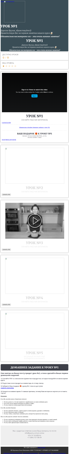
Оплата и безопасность (59, 453)
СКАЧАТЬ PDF (6, 122)
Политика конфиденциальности (13, 453)
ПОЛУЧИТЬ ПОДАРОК (9, 139)
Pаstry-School (41, 447)
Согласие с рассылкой (45, 453)
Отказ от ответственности (30, 453)
